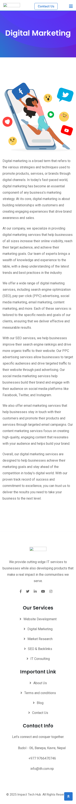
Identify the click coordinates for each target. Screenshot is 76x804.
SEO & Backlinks (40, 649)
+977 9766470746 (42, 758)
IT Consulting (40, 659)
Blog (40, 703)
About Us (40, 683)
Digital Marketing (40, 629)
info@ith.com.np (42, 769)
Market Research (40, 639)
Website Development (40, 619)
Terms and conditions (40, 693)
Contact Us (46, 6)
